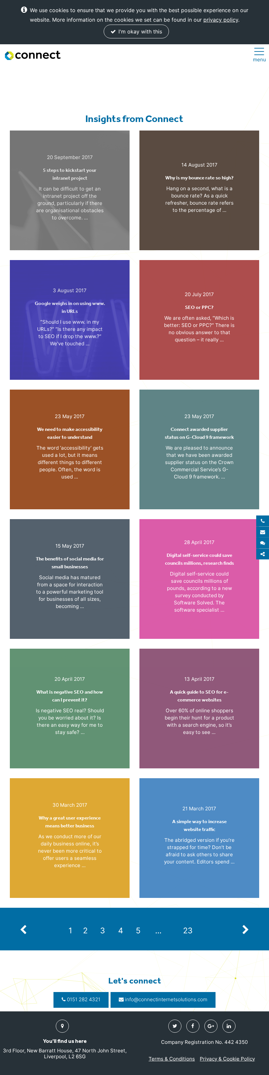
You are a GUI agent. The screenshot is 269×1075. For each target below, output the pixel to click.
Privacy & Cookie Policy (227, 1059)
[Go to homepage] (33, 55)
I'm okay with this (139, 31)
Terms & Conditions (172, 1059)
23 (188, 930)
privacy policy (220, 19)
